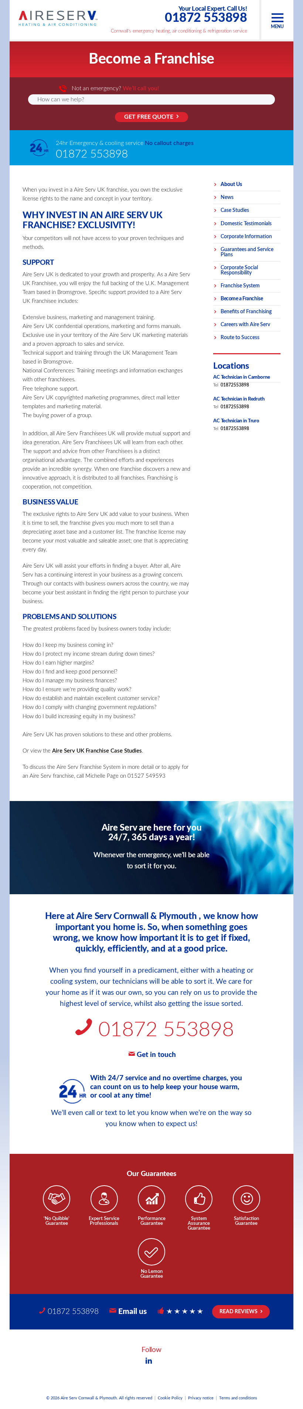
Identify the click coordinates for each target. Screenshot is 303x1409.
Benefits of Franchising (246, 311)
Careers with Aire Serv (245, 324)
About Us (231, 184)
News (227, 197)
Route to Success (240, 337)
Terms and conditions (238, 1398)
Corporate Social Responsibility (239, 270)
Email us (132, 1311)
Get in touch (156, 1054)
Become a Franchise (242, 298)
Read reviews (238, 1311)
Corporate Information (246, 236)
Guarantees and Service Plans (247, 252)
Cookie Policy (170, 1398)
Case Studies (235, 210)
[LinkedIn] (148, 1362)
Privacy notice (201, 1398)
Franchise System (240, 285)
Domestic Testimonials (246, 223)
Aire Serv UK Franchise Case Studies (97, 751)
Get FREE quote (148, 117)
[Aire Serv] (58, 18)
